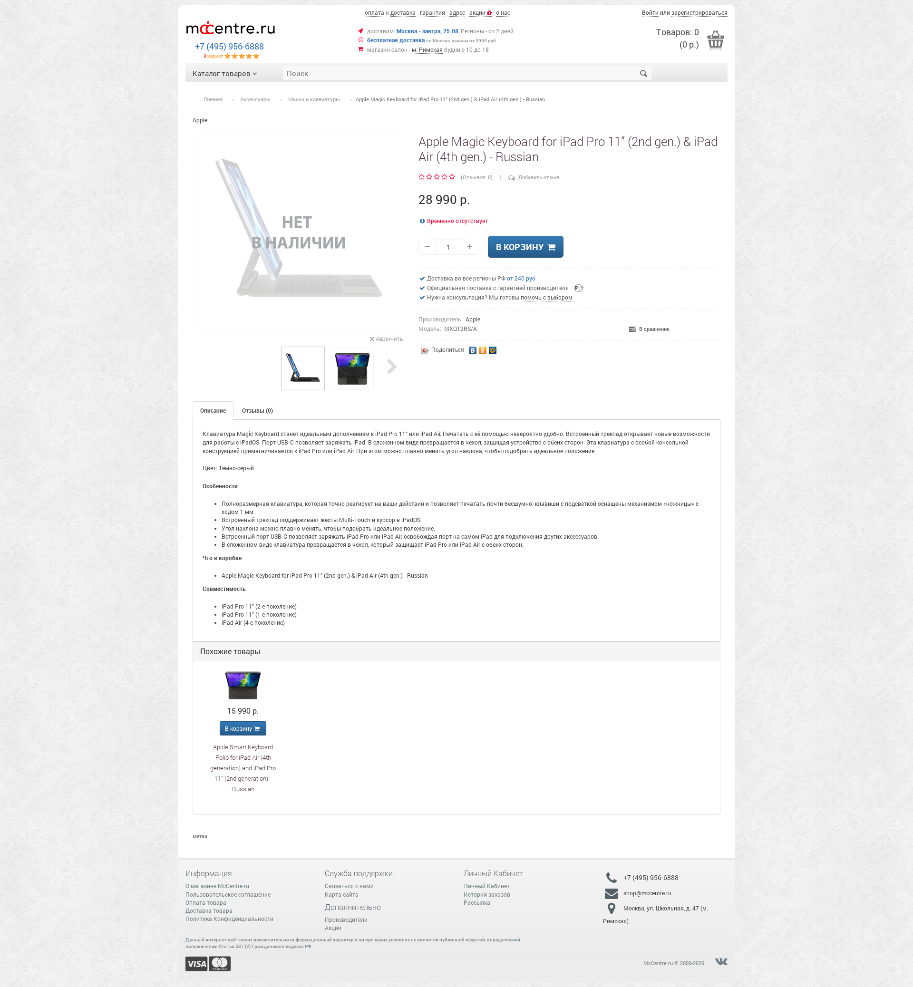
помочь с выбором (547, 297)
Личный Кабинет (487, 886)
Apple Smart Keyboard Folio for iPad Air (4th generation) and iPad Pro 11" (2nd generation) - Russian (243, 768)
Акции (333, 927)
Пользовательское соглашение (228, 894)
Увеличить (388, 339)
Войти (650, 12)
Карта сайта (342, 894)
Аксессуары (255, 99)
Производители (346, 919)
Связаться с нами (349, 886)
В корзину (521, 246)
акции (478, 12)
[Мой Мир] (493, 348)
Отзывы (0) (257, 410)
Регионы (472, 31)
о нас (503, 12)
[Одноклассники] (483, 348)
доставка (403, 12)
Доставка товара (209, 910)
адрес (457, 12)
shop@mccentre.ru (647, 893)
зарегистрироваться (699, 12)
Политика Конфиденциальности (229, 918)
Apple (473, 319)
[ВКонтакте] (473, 348)
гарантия (432, 12)
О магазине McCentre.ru (217, 886)
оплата (374, 12)
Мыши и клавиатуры (314, 99)
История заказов (487, 894)
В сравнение (653, 328)
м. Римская (427, 49)
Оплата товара (205, 902)
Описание (213, 410)
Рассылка (477, 902)
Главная (213, 99)
